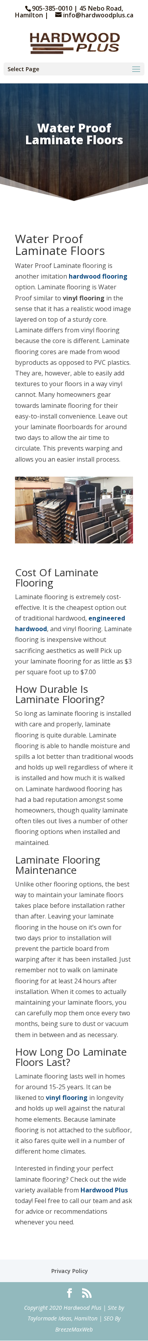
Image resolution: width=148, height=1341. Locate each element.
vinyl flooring (67, 1097)
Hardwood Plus (104, 1190)
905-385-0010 (53, 8)
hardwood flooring (98, 276)
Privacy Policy (69, 1271)
